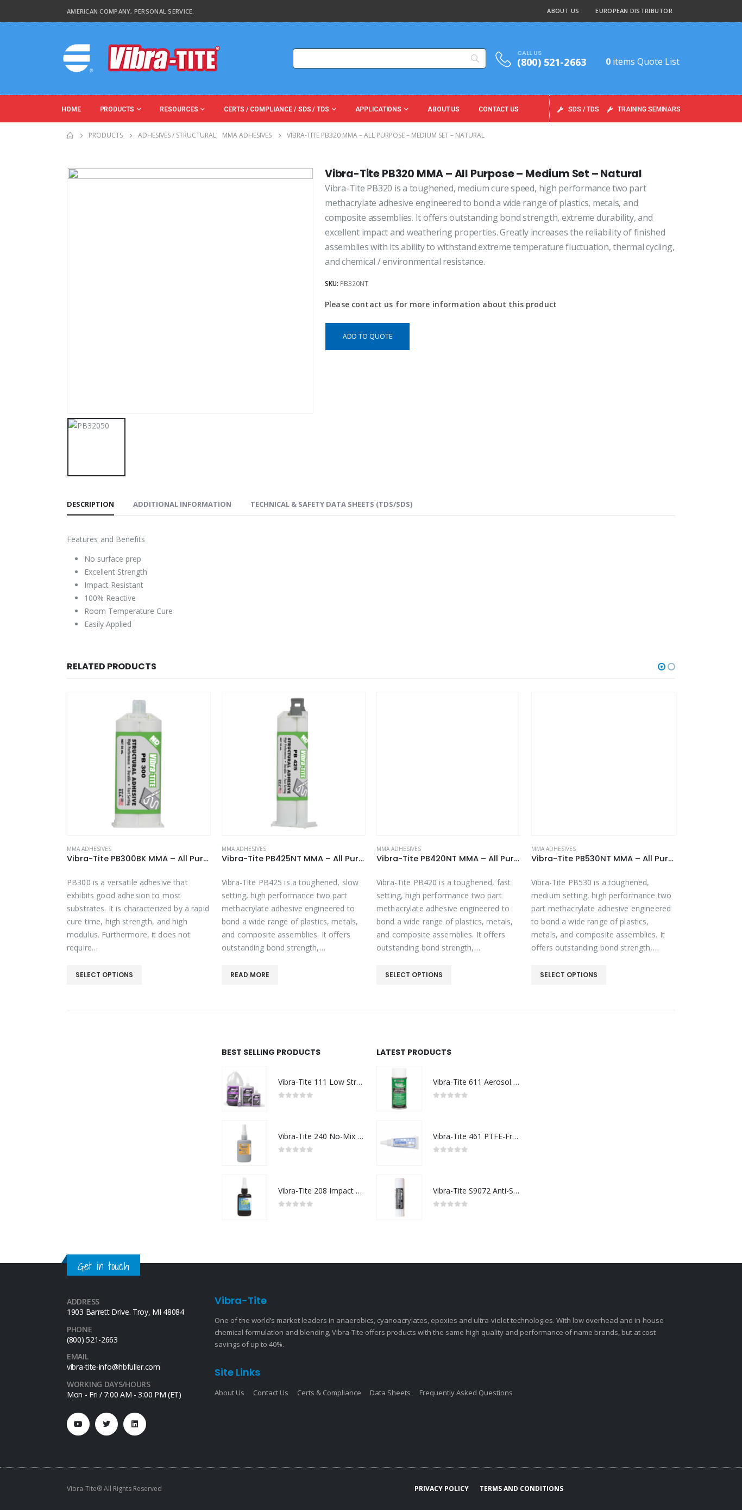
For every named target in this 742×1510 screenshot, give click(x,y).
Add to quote (367, 336)
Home (71, 109)
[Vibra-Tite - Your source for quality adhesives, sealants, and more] (142, 58)
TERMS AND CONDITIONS (521, 1488)
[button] (661, 666)
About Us (563, 11)
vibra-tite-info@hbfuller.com (113, 1367)
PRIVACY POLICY (441, 1488)
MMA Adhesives (89, 849)
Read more (249, 974)
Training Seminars (649, 109)
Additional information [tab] (182, 504)
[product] (138, 763)
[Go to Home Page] (70, 135)
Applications (378, 109)
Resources (179, 109)
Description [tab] (90, 504)
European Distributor (633, 11)
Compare (192, 710)
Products (117, 109)
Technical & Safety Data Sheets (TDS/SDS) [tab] (331, 504)
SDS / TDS (583, 109)
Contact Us (499, 109)
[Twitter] (106, 1424)
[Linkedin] (134, 1424)
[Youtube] (78, 1424)
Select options (104, 974)
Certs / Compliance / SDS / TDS (276, 109)
